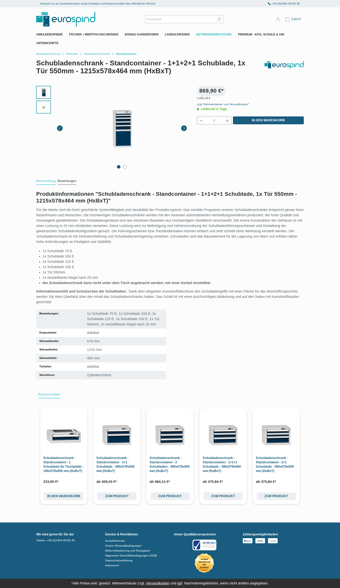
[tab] (46, 181)
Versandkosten (157, 583)
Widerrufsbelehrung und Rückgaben (127, 550)
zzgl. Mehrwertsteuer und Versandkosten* (223, 104)
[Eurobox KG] (284, 68)
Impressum (112, 565)
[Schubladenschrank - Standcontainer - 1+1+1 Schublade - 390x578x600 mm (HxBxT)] (223, 435)
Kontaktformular (115, 540)
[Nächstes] (184, 128)
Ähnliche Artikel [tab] (49, 394)
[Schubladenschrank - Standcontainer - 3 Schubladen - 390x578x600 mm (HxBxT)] (170, 435)
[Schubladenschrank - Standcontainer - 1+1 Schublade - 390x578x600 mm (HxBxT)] (116, 435)
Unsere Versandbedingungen (123, 545)
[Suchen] (219, 19)
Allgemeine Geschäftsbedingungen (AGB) (131, 555)
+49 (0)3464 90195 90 (286, 3)
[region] (112, 128)
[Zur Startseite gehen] (65, 19)
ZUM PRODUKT (117, 496)
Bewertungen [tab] (67, 181)
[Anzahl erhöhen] (227, 120)
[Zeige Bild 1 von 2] (118, 167)
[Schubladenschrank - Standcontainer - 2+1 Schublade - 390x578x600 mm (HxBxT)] (276, 435)
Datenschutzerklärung (118, 560)
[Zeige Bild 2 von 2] (125, 167)
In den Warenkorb (268, 120)
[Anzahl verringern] (201, 120)
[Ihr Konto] (278, 19)
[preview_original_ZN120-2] (122, 128)
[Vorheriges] (60, 128)
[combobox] (180, 19)
